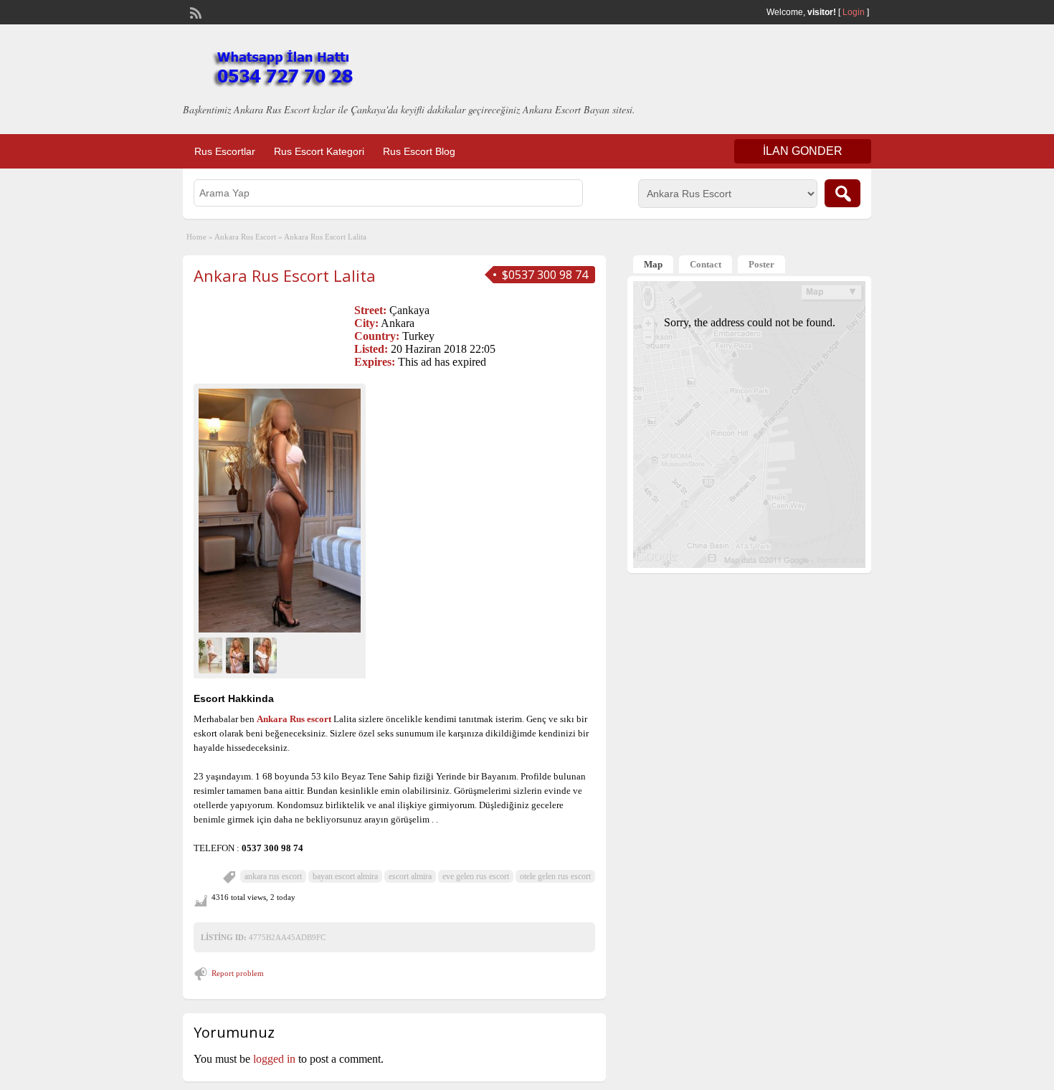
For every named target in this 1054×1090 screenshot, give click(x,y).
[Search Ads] (842, 193)
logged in (274, 1059)
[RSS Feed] (194, 11)
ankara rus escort (273, 876)
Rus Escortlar (224, 151)
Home (196, 236)
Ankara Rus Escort (245, 236)
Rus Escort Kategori (319, 151)
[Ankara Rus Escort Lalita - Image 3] (266, 654)
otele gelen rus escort (555, 876)
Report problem (238, 973)
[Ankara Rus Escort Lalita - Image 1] (212, 654)
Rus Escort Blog (419, 151)
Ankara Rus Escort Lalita (285, 275)
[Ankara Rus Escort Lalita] (280, 510)
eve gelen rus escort (475, 876)
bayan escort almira (345, 876)
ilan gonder (802, 151)
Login (853, 12)
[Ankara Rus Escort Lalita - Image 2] (239, 654)
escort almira (410, 876)
